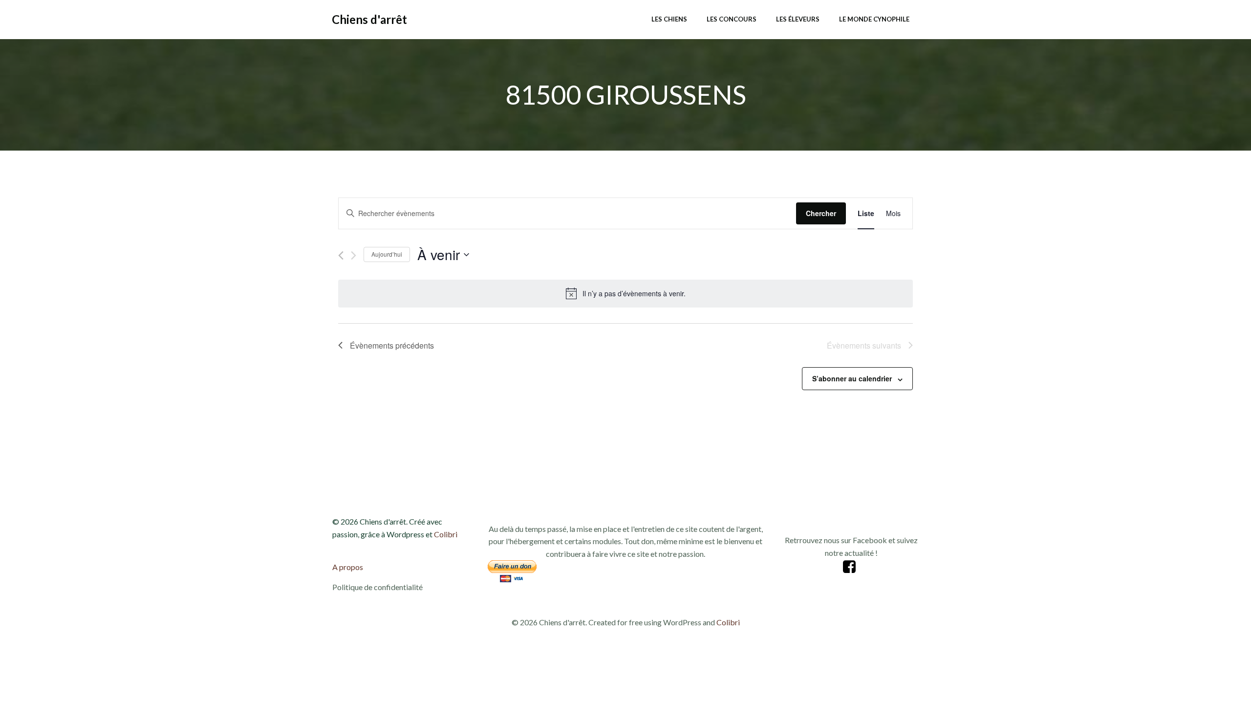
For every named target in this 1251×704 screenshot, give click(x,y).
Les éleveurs (798, 19)
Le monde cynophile (874, 19)
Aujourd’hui (386, 254)
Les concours (731, 19)
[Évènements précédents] (341, 255)
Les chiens (669, 19)
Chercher (821, 213)
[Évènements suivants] (353, 255)
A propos (347, 567)
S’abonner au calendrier (852, 378)
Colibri (445, 534)
